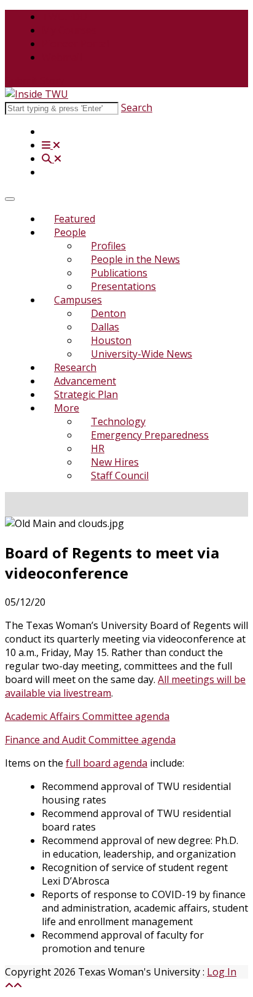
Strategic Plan (86, 394)
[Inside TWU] (36, 94)
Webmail (62, 57)
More (66, 408)
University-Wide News (141, 354)
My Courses (69, 30)
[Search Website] (51, 158)
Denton (108, 313)
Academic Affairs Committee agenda (87, 716)
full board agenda (106, 763)
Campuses (78, 300)
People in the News (135, 259)
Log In (221, 972)
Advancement (85, 381)
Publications (119, 273)
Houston (111, 340)
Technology (118, 421)
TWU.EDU (64, 16)
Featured (74, 218)
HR (97, 448)
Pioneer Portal (75, 43)
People (70, 232)
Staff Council (120, 475)
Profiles (108, 245)
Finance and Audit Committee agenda (90, 739)
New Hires (115, 462)
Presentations (123, 286)
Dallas (105, 327)
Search (136, 107)
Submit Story (34, 80)
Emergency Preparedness (150, 435)
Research (75, 367)
